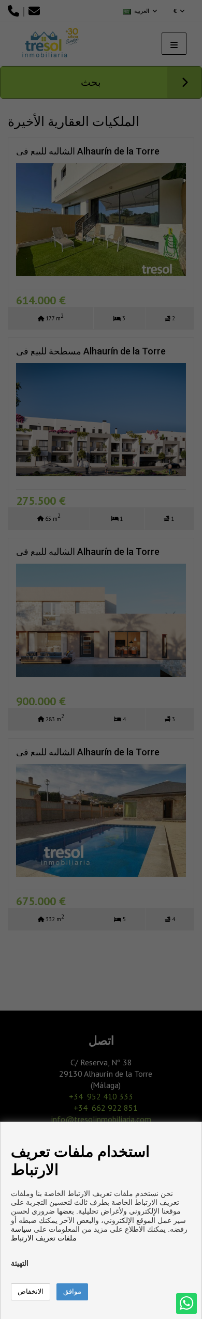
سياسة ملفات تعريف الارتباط (44, 1233)
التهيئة (19, 1263)
